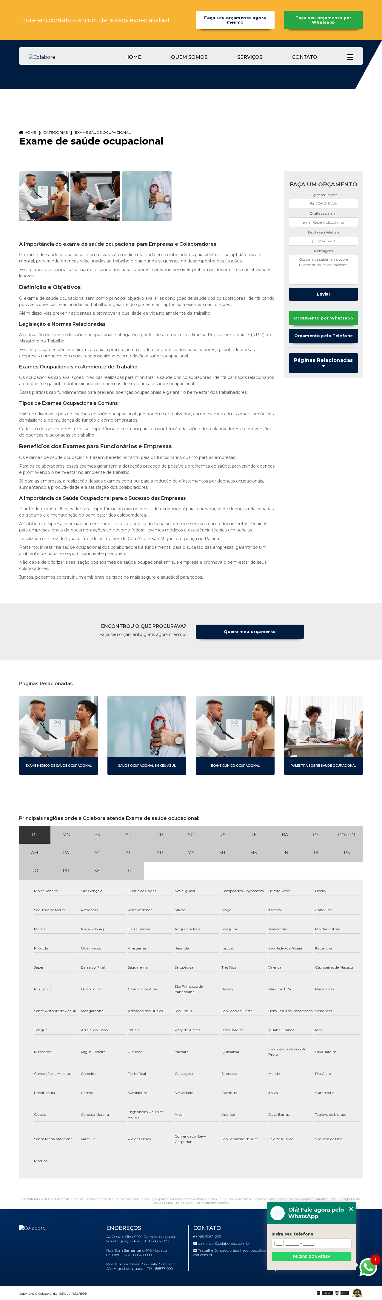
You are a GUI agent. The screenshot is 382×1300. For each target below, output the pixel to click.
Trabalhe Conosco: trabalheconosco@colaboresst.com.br (234, 1252)
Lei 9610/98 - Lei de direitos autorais (202, 1203)
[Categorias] (350, 57)
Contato (304, 57)
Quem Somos (189, 57)
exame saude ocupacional (103, 132)
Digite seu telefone (323, 232)
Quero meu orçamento (250, 631)
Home (133, 57)
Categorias (55, 132)
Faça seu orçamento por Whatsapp (323, 20)
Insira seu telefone (293, 1234)
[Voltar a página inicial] (58, 57)
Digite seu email (323, 213)
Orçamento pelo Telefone (323, 336)
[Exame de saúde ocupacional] (44, 196)
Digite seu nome (323, 195)
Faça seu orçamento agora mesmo (235, 20)
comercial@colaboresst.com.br (223, 1243)
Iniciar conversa (311, 1256)
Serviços (249, 57)
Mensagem (323, 250)
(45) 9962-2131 (209, 1236)
